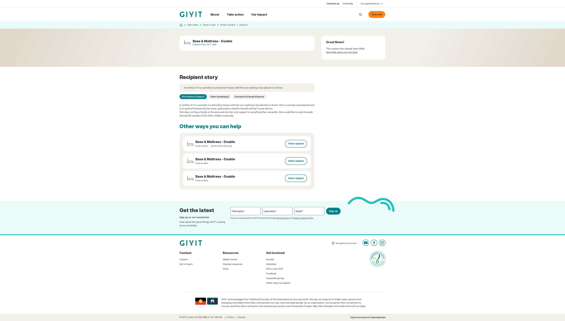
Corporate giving (275, 278)
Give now (376, 14)
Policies (230, 317)
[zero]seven (378, 317)
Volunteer (271, 264)
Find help (348, 3)
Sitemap (241, 317)
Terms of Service (300, 218)
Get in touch (186, 264)
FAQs (226, 268)
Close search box (353, 14)
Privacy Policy (283, 218)
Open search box (360, 14)
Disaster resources (232, 264)
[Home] (181, 25)
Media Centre (230, 259)
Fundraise (271, 273)
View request (296, 143)
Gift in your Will (274, 268)
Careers (184, 259)
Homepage (191, 14)
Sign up (333, 211)
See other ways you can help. (342, 52)
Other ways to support (278, 282)
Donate (270, 259)
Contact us (333, 3)
